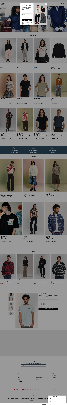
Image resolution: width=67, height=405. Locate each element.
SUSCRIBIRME (27, 20)
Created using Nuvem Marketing (26, 24)
